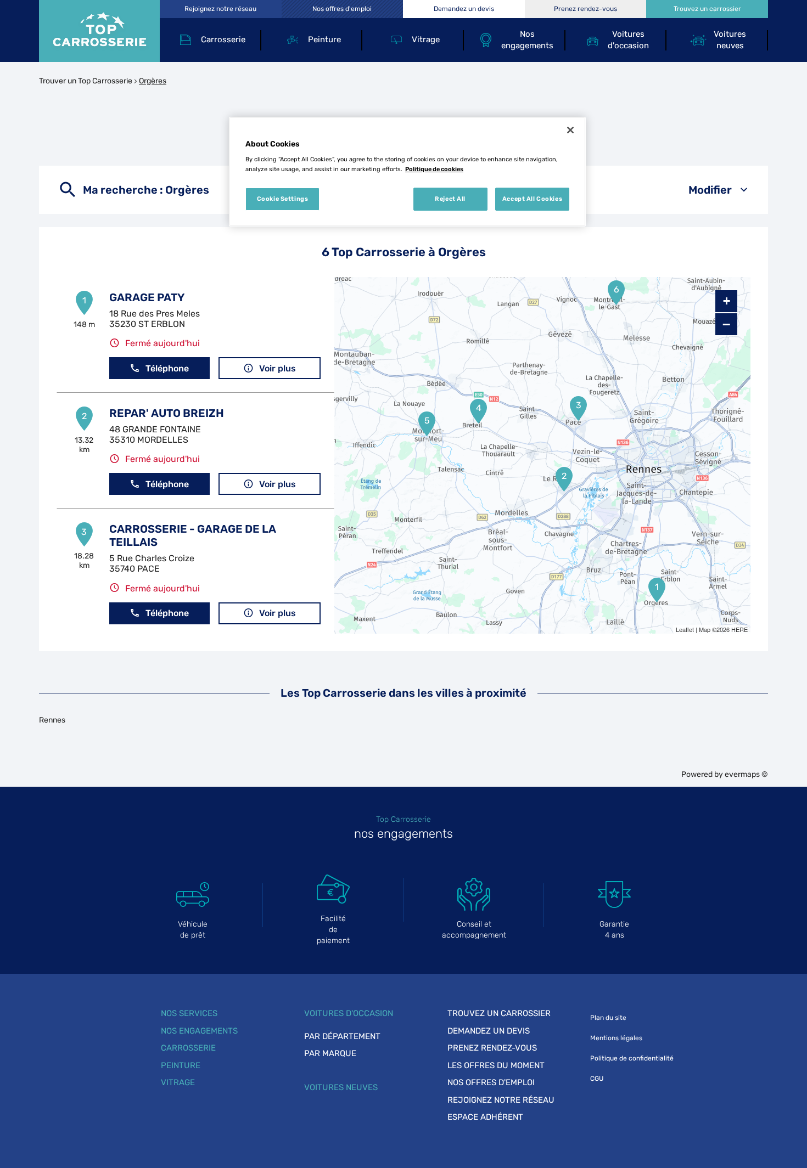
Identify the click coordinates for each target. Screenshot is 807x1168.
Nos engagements (199, 1031)
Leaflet (685, 629)
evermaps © (746, 774)
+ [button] (726, 301)
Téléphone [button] (167, 368)
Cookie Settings (283, 198)
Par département (342, 1036)
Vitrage (178, 1082)
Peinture (180, 1065)
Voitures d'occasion (348, 1013)
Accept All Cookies (532, 198)
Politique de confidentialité (632, 1058)
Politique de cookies (434, 169)
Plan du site (608, 1018)
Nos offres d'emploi (491, 1082)
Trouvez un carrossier (499, 1013)
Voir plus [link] (277, 368)
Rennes (52, 720)
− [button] (726, 324)
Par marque (330, 1053)
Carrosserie (188, 1048)
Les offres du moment (496, 1065)
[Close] (570, 130)
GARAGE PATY (146, 297)
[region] (407, 172)
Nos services (189, 1013)
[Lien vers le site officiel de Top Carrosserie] (99, 31)
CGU (596, 1078)
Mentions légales (616, 1038)
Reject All (450, 198)
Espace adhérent (485, 1117)
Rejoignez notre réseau (500, 1100)
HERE (739, 629)
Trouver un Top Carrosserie (85, 81)
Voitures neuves (341, 1087)
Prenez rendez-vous (492, 1048)
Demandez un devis (488, 1031)
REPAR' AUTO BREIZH (166, 413)
